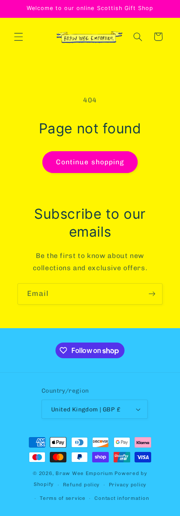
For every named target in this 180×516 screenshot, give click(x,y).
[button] (18, 37)
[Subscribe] (152, 294)
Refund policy (81, 485)
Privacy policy (127, 485)
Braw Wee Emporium (84, 473)
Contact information (121, 498)
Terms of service (63, 498)
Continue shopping (90, 162)
